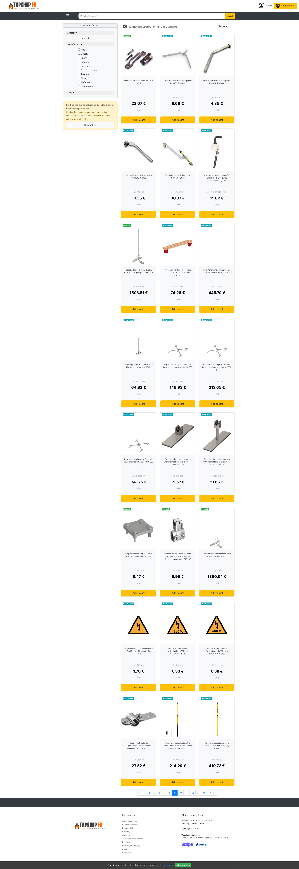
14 (204, 792)
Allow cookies (183, 865)
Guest (269, 5)
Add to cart (139, 119)
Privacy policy (167, 865)
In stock (84, 38)
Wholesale (126, 853)
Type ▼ (71, 92)
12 (192, 792)
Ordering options (129, 821)
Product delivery (129, 828)
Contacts (126, 835)
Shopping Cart (288, 5)
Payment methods (130, 824)
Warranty (126, 831)
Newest (223, 26)
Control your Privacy (131, 846)
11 (186, 792)
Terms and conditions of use (134, 839)
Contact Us (90, 124)
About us (126, 849)
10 (180, 792)
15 (210, 792)
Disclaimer (126, 842)
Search (230, 16)
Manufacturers (74, 44)
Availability (72, 32)
